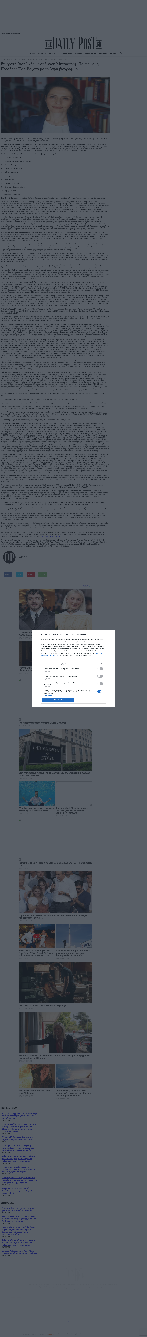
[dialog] (73, 668)
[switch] (100, 668)
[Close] (111, 634)
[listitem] (73, 664)
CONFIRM (58, 700)
